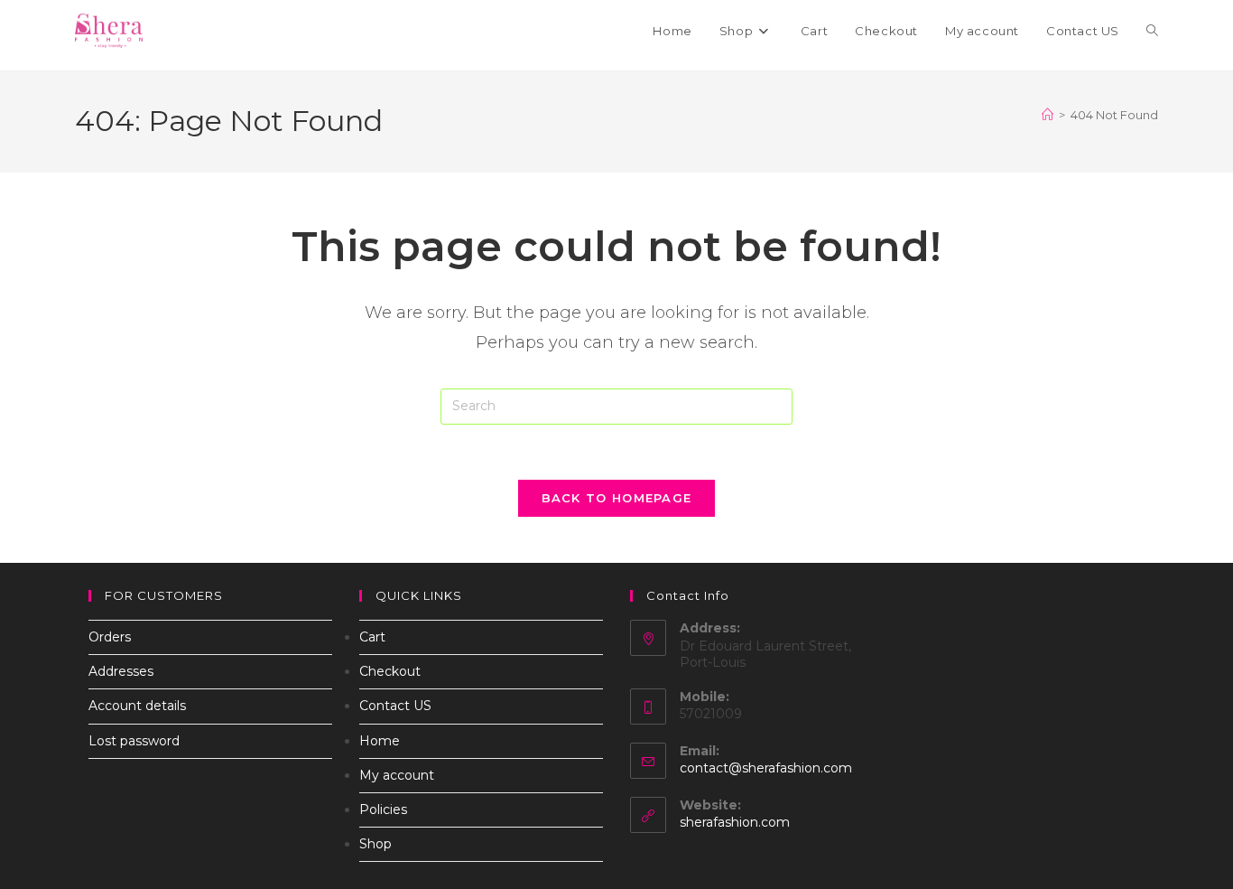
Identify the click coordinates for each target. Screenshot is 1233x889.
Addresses (120, 671)
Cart (372, 637)
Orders (109, 637)
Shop (375, 844)
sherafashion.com (735, 822)
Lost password (134, 741)
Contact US (395, 705)
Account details (137, 705)
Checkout (390, 671)
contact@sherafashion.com (766, 768)
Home (379, 741)
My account (396, 775)
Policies (383, 809)
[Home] (1047, 115)
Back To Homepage (617, 498)
